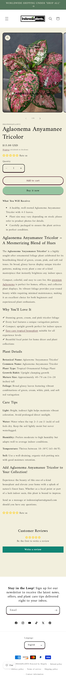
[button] (6, 18)
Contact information (34, 674)
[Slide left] (26, 118)
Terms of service (34, 669)
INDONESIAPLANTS (20, 664)
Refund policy (56, 664)
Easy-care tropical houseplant (22, 331)
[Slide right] (40, 118)
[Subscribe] (56, 610)
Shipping (6, 149)
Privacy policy (18, 669)
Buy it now (33, 190)
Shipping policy (51, 669)
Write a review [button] (33, 549)
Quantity (7, 161)
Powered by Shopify (38, 664)
